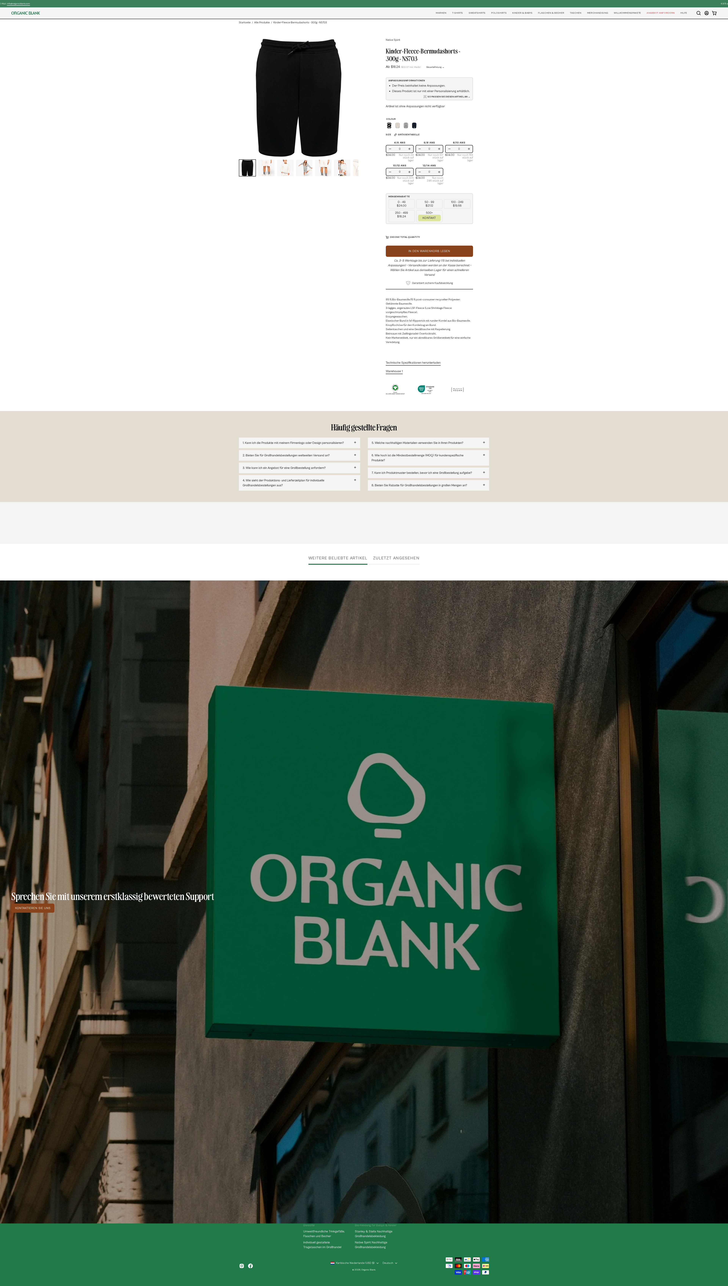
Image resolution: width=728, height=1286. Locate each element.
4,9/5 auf (363, 3)
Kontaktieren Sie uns (33, 908)
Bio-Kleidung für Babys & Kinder (376, 1225)
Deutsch (388, 1263)
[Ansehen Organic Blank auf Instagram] (242, 1266)
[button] (441, 13)
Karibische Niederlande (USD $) (355, 1263)
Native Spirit (393, 40)
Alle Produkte (262, 22)
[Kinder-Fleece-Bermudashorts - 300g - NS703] (247, 167)
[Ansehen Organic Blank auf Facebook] (250, 1266)
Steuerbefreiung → (435, 67)
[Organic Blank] (25, 13)
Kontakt (429, 218)
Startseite (245, 22)
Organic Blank (368, 1270)
